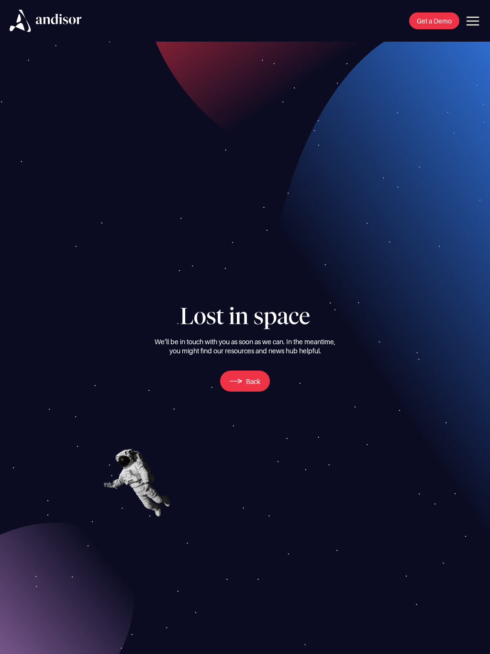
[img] (45, 21)
